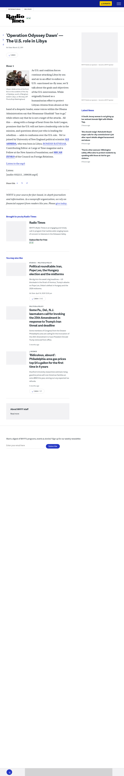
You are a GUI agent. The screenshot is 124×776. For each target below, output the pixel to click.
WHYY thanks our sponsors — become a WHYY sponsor (97, 65)
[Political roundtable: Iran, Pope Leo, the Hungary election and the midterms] (16, 270)
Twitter (22, 183)
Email (26, 183)
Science (34, 351)
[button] (9, 772)
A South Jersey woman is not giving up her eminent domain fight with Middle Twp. (97, 119)
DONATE (106, 3)
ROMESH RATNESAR (54, 143)
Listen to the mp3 (15, 163)
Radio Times (37, 222)
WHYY (9, 3)
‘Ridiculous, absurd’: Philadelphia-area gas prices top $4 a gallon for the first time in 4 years (47, 361)
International (14, 9)
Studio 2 (32, 263)
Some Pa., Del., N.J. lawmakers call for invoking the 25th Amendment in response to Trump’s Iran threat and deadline (47, 317)
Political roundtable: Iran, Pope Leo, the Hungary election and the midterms (46, 270)
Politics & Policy (45, 263)
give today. (61, 203)
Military (28, 9)
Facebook (17, 183)
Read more (14, 413)
